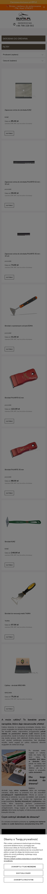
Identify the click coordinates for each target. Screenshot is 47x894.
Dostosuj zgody (23, 873)
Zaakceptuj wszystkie (23, 880)
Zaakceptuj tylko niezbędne (23, 867)
